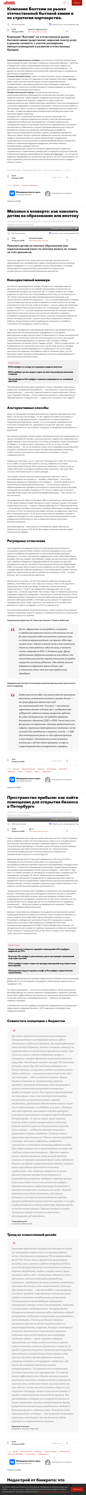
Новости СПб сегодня (15, 1454)
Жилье (37, 771)
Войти (77, 3)
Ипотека (28, 771)
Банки (20, 771)
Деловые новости (51, 1451)
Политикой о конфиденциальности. (54, 1492)
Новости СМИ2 (14, 201)
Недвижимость (43, 1454)
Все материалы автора (37, 32)
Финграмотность (28, 769)
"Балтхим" (72, 79)
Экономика (63, 769)
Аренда (15, 1451)
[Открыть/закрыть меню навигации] (64, 2)
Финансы (41, 769)
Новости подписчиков (30, 185)
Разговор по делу (26, 1451)
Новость (16, 185)
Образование (46, 771)
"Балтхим (58, 154)
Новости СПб (65, 1451)
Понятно (77, 1489)
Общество (11, 771)
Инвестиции (51, 769)
